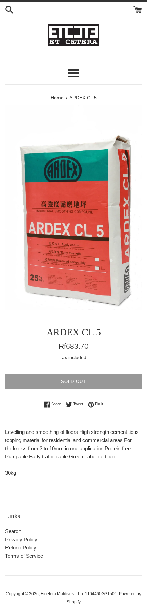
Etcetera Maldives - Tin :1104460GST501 (79, 593)
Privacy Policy (21, 539)
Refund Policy (20, 548)
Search (13, 531)
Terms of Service (24, 556)
